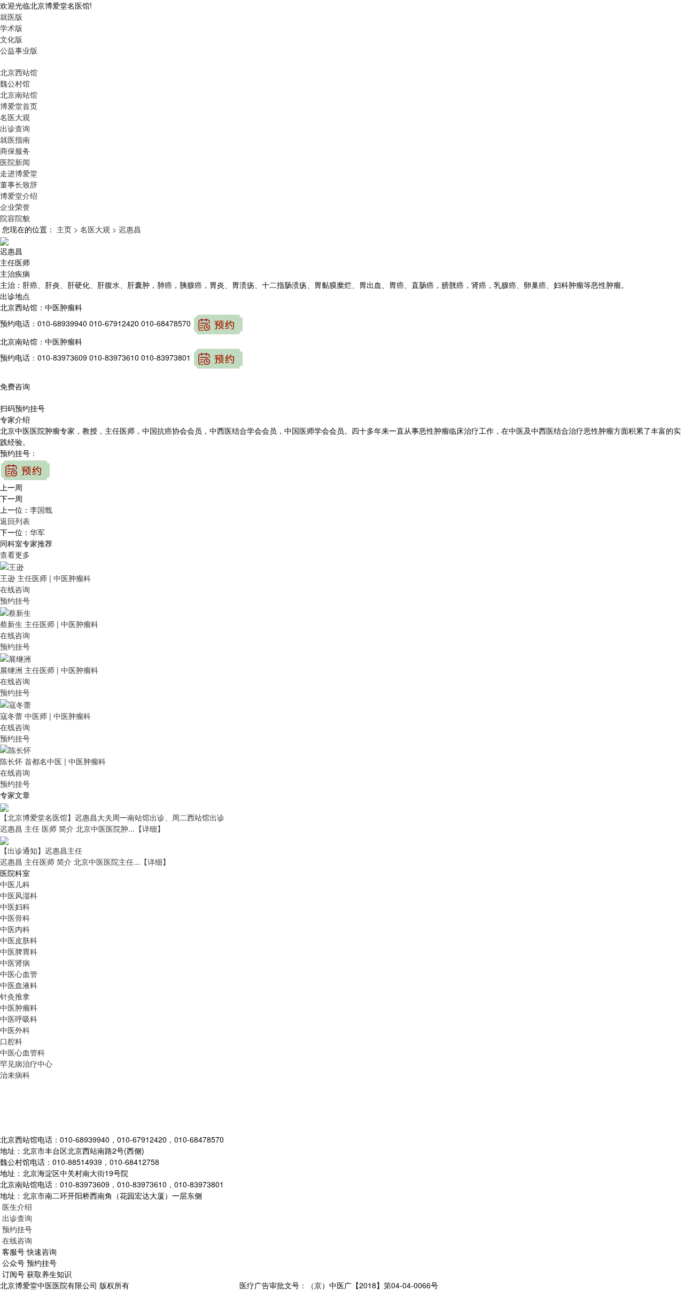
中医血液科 (18, 985)
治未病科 (15, 1074)
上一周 (11, 487)
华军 (37, 532)
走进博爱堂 (18, 173)
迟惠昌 (130, 229)
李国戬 (41, 509)
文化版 (11, 39)
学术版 (11, 27)
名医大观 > (98, 229)
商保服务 (15, 150)
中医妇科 (15, 906)
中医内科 (15, 929)
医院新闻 (15, 162)
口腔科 (11, 1041)
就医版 (11, 16)
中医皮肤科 (18, 940)
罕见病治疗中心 (26, 1063)
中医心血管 (18, 973)
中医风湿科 (18, 895)
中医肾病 (15, 962)
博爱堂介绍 (18, 195)
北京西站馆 (18, 72)
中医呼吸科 (18, 1018)
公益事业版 (18, 50)
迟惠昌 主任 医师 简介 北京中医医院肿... (82, 828)
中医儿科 (15, 884)
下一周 (11, 498)
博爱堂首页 (18, 105)
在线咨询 (15, 589)
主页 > (67, 229)
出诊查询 (15, 128)
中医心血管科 (22, 1052)
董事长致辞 (18, 184)
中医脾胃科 (18, 951)
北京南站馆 (18, 94)
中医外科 (15, 1029)
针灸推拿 (15, 996)
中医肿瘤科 (18, 1007)
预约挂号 (15, 600)
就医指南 (15, 139)
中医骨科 (15, 917)
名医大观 (15, 117)
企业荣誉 (15, 206)
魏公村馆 (15, 83)
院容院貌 (15, 218)
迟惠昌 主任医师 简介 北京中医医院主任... (85, 861)
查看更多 (15, 554)
